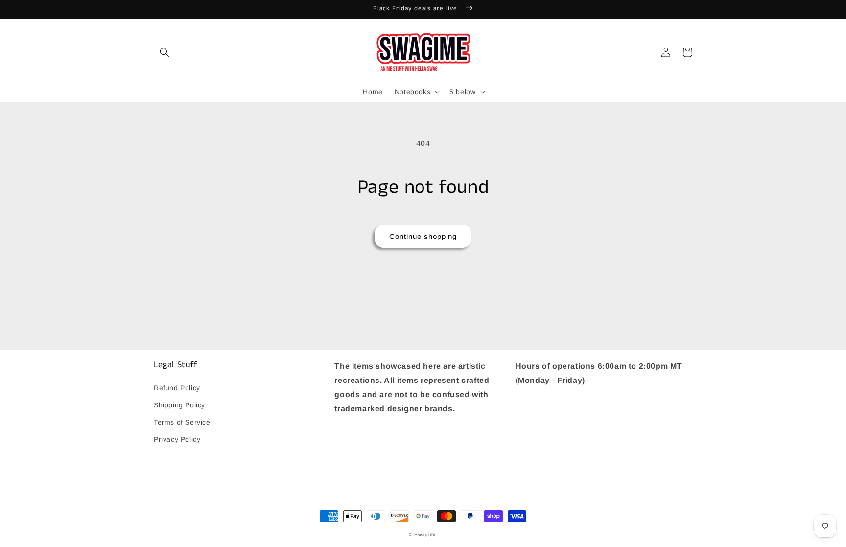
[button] (164, 52)
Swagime (425, 534)
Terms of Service (182, 422)
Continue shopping (423, 236)
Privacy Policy (177, 439)
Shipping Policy (179, 405)
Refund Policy (177, 388)
